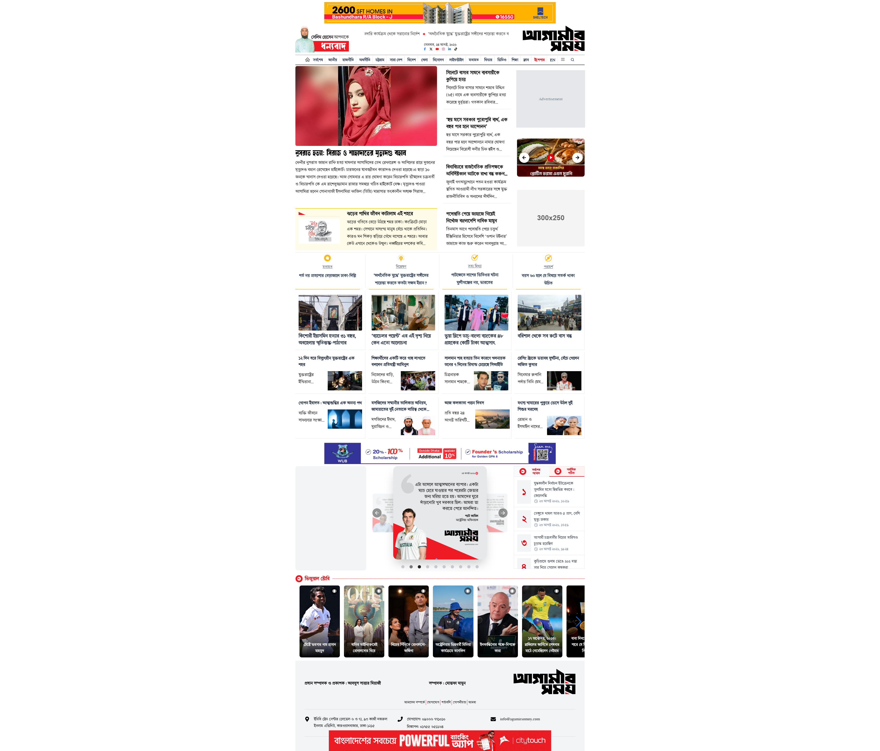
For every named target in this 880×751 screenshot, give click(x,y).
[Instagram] (443, 49)
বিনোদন (438, 59)
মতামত (474, 59)
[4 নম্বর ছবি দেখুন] (428, 567)
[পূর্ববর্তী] (524, 158)
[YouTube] (437, 49)
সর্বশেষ (318, 59)
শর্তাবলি (446, 702)
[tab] (531, 471)
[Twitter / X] (431, 49)
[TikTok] (455, 49)
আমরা (472, 702)
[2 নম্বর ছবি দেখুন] (411, 567)
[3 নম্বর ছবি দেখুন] (419, 567)
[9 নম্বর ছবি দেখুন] (469, 567)
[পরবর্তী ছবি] (503, 513)
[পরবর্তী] (577, 158)
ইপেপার (539, 59)
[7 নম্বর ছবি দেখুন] (452, 567)
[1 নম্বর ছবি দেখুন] (403, 567)
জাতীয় (332, 59)
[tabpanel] (549, 523)
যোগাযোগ (433, 702)
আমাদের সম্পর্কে (414, 702)
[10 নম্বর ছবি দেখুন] (477, 567)
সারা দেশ (396, 59)
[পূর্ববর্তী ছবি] (377, 513)
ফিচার (488, 59)
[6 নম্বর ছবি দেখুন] (444, 567)
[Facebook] (424, 49)
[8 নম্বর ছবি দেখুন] (461, 567)
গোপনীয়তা (459, 702)
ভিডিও (502, 59)
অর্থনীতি (364, 59)
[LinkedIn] (449, 49)
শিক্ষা (515, 59)
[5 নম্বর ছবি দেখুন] (436, 567)
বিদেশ (411, 59)
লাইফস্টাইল (456, 59)
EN (552, 59)
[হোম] (306, 59)
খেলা (424, 59)
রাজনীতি (348, 59)
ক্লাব (526, 59)
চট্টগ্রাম (380, 59)
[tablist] (549, 471)
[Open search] (572, 60)
